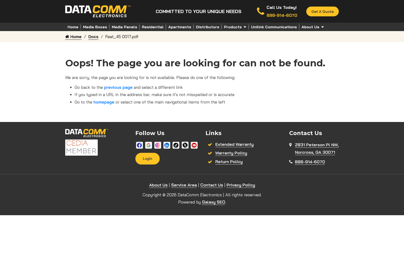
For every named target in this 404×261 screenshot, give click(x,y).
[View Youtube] (194, 144)
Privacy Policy (241, 185)
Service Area (184, 185)
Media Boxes (95, 27)
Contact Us (211, 185)
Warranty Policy (231, 153)
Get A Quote (322, 11)
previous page (118, 87)
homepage (104, 102)
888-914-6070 (310, 161)
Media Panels (124, 27)
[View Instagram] (158, 144)
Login (147, 158)
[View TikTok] (176, 144)
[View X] (185, 144)
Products (233, 27)
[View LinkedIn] (167, 144)
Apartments (179, 27)
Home (73, 27)
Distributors (207, 27)
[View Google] (148, 144)
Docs (93, 36)
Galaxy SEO (213, 202)
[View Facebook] (139, 144)
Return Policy (229, 161)
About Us (310, 27)
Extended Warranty (234, 144)
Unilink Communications (274, 27)
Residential (153, 27)
